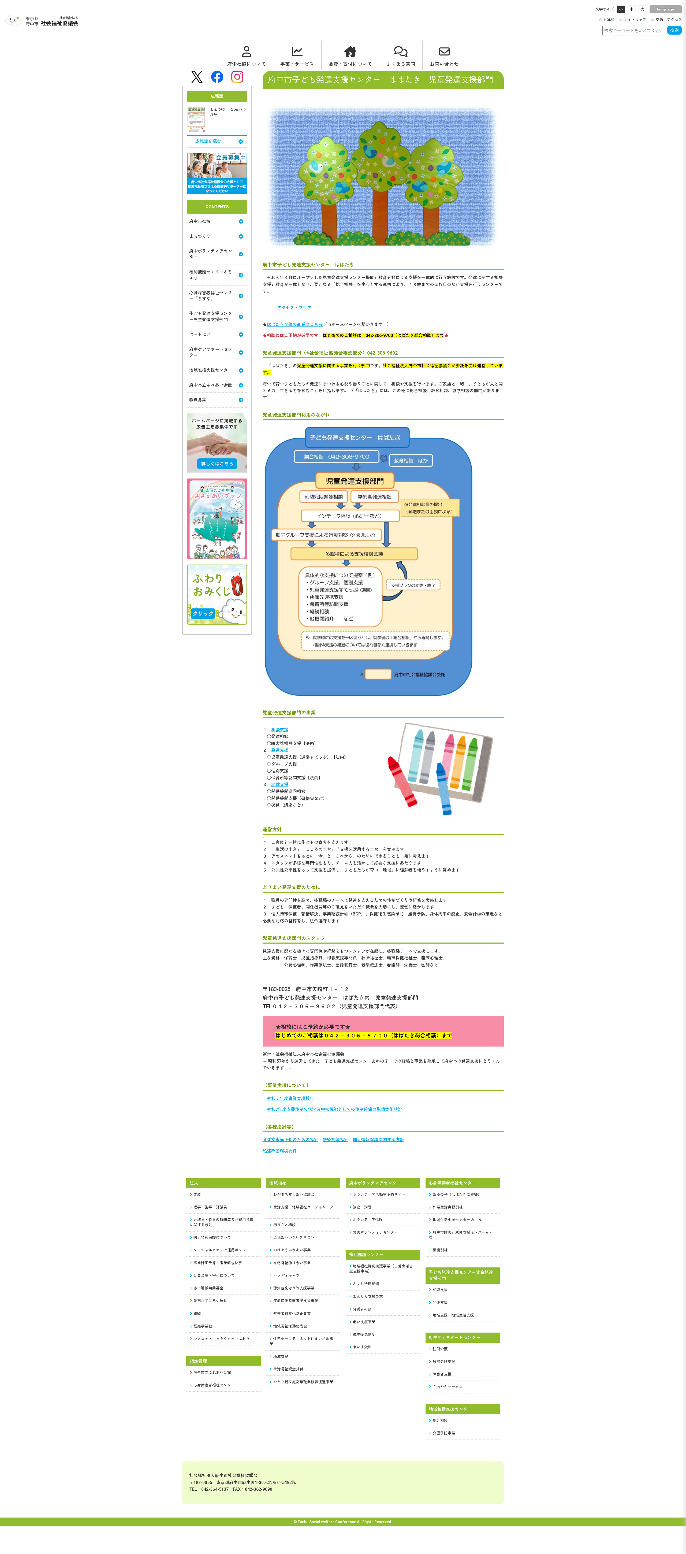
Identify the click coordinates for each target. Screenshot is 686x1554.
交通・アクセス (669, 19)
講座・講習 (362, 1207)
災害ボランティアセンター (375, 1232)
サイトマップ (635, 19)
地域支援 (279, 784)
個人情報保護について (212, 1237)
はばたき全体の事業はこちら (295, 324)
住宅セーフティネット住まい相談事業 (301, 1341)
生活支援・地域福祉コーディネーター (301, 1209)
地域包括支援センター (210, 370)
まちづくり (200, 236)
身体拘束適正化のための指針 (290, 1139)
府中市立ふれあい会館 (210, 385)
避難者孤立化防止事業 (292, 1313)
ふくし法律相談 (366, 1284)
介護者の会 (362, 1309)
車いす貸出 (362, 1347)
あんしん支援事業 (368, 1296)
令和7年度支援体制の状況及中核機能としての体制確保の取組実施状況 (334, 1109)
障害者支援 (442, 1374)
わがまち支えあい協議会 (294, 1194)
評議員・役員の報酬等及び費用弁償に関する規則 (222, 1222)
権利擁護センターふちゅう (210, 274)
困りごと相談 (284, 1225)
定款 (197, 1194)
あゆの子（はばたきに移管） (457, 1194)
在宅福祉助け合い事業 (292, 1263)
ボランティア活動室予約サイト (379, 1194)
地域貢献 (280, 1356)
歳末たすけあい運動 (210, 1301)
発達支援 (279, 750)
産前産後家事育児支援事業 (295, 1301)
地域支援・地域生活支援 (453, 1315)
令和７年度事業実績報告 (290, 1098)
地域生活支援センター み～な (457, 1220)
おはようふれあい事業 (292, 1250)
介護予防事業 (444, 1433)
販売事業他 (202, 1326)
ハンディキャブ (286, 1275)
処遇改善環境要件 (280, 1151)
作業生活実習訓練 (448, 1207)
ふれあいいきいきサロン (294, 1237)
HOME (609, 19)
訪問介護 (440, 1349)
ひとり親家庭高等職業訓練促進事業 (303, 1382)
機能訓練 (440, 1250)
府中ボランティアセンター (210, 254)
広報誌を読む (208, 141)
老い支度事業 (364, 1322)
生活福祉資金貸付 (288, 1369)
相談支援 (279, 729)
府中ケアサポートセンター (210, 352)
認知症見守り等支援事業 (294, 1288)
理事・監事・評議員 (210, 1207)
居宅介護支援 (444, 1361)
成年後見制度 (364, 1334)
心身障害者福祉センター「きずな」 (210, 295)
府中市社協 (200, 221)
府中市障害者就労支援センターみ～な (461, 1235)
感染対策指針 (335, 1139)
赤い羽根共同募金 (208, 1288)
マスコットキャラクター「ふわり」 (223, 1339)
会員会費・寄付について (214, 1275)
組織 (197, 1313)
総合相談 (440, 1420)
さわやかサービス (448, 1387)
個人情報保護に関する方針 (378, 1139)
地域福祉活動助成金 (290, 1326)
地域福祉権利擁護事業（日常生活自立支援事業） (381, 1268)
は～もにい (200, 334)
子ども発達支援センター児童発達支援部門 (210, 316)
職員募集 (197, 399)
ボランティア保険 (368, 1220)
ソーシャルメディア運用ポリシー (221, 1250)
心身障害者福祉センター (214, 1385)
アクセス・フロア (294, 307)
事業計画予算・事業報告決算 (217, 1263)
